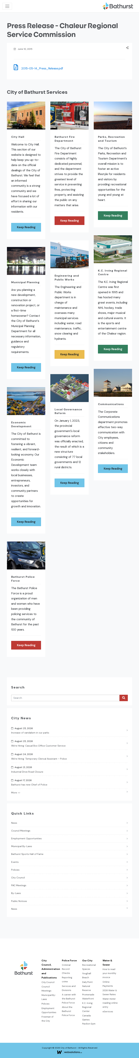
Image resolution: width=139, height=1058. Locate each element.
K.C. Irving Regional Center (87, 1007)
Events (15, 861)
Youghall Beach (86, 975)
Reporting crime (67, 979)
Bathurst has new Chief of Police (29, 784)
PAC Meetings (18, 885)
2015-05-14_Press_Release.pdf (41, 68)
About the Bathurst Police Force (68, 1011)
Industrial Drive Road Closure (27, 771)
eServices (108, 1011)
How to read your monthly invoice (109, 973)
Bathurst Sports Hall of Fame (27, 854)
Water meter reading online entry (110, 1002)
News (14, 822)
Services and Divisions (69, 988)
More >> (15, 792)
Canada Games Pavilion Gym (88, 1019)
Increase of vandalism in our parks (30, 732)
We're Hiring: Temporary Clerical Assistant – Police (39, 758)
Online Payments (108, 983)
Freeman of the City (47, 1018)
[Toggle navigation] (7, 6)
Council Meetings (20, 830)
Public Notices (19, 901)
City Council (18, 877)
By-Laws (16, 893)
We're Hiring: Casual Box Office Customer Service (38, 745)
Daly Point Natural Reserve (87, 986)
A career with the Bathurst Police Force (69, 998)
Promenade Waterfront (88, 996)
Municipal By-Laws (21, 846)
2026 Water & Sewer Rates (110, 992)
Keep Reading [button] (26, 227)
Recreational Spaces (89, 967)
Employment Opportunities (26, 838)
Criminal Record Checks (66, 969)
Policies (15, 869)
